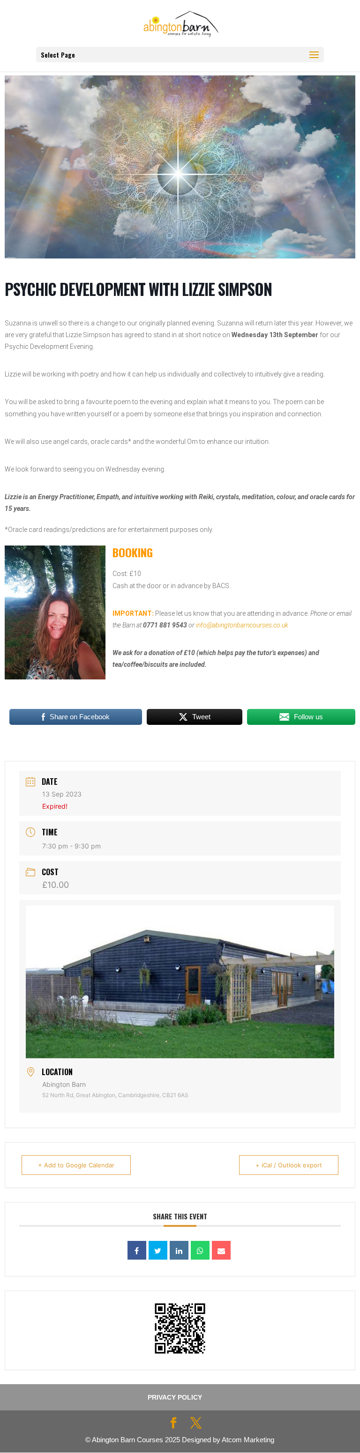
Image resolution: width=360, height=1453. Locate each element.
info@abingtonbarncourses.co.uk (242, 625)
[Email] (221, 1250)
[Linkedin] (179, 1250)
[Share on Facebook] (137, 1250)
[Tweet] (158, 1250)
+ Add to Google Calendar (76, 1165)
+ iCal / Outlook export (288, 1165)
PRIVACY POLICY (175, 1397)
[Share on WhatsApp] (200, 1250)
